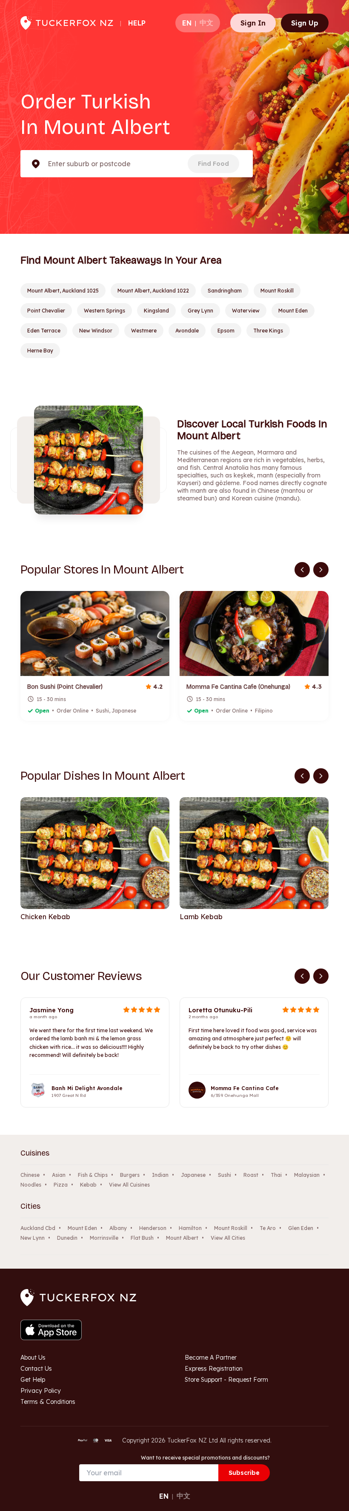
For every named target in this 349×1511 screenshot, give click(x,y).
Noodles (30, 1185)
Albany (118, 1228)
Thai (276, 1175)
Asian (59, 1175)
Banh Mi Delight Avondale (87, 1088)
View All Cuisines (129, 1185)
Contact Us (36, 1368)
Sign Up (304, 23)
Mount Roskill (277, 290)
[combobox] (48, 164)
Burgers (130, 1175)
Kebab (88, 1185)
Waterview (246, 310)
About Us (33, 1357)
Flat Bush (142, 1238)
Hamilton (190, 1228)
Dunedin (67, 1238)
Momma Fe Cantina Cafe (245, 1088)
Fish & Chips (93, 1175)
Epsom (226, 330)
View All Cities (228, 1238)
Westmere (144, 330)
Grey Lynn (200, 310)
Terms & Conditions (47, 1402)
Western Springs (104, 310)
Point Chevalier (46, 310)
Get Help (32, 1379)
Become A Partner (211, 1357)
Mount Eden (293, 310)
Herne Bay (40, 350)
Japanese (193, 1175)
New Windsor (95, 330)
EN (187, 23)
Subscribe (244, 1473)
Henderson (152, 1228)
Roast (250, 1175)
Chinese (30, 1175)
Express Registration (214, 1368)
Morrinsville (104, 1238)
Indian (160, 1175)
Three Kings (268, 330)
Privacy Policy (40, 1391)
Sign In (253, 23)
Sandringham (225, 290)
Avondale (187, 330)
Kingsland (156, 310)
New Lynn (32, 1238)
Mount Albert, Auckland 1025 (63, 290)
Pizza (61, 1185)
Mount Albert (182, 1238)
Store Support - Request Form (226, 1379)
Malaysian (307, 1175)
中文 (206, 22)
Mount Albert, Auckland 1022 (153, 290)
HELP (137, 23)
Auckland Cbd (37, 1228)
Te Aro (268, 1228)
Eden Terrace (43, 330)
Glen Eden (300, 1228)
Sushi (224, 1175)
